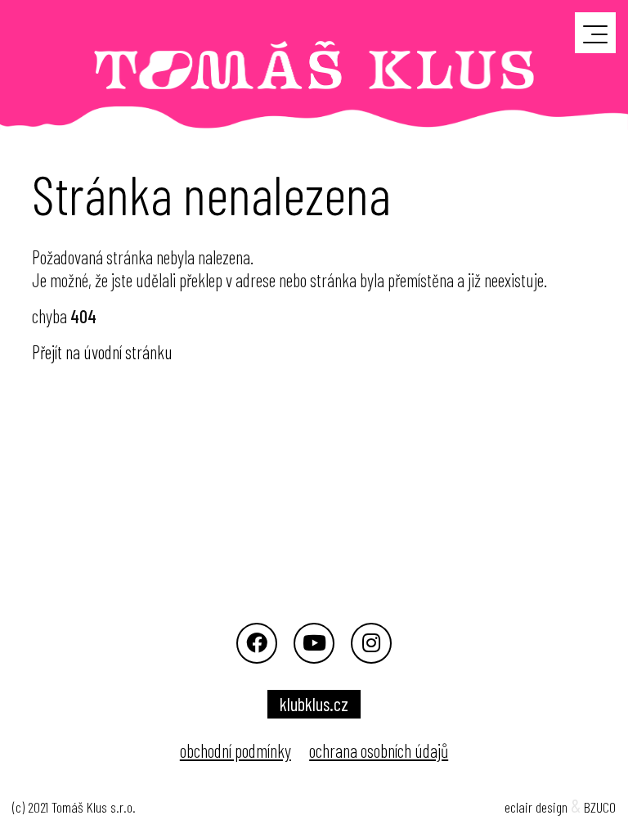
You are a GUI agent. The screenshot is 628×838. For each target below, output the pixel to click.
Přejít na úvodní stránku (102, 352)
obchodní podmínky (235, 750)
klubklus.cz (314, 703)
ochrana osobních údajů (378, 750)
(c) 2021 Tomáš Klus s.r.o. (74, 807)
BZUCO (600, 807)
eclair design (536, 807)
